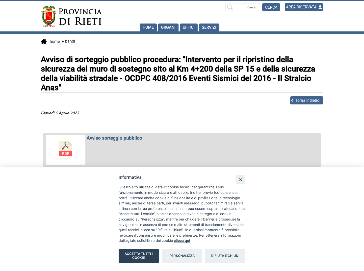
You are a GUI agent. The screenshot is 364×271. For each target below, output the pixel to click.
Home (148, 27)
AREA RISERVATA (301, 7)
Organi (168, 27)
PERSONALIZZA (182, 256)
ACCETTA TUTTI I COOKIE (139, 256)
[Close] (240, 179)
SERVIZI (209, 27)
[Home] (69, 16)
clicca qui (182, 240)
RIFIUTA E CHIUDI (225, 256)
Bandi (68, 41)
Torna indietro (307, 100)
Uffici (189, 27)
